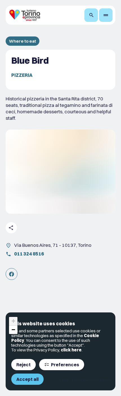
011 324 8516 (29, 254)
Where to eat (22, 41)
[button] (13, 321)
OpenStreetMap (84, 380)
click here (71, 350)
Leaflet (64, 380)
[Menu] (106, 15)
